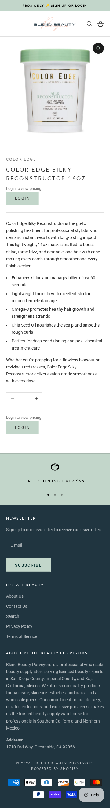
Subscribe (28, 565)
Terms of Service (21, 636)
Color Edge (21, 159)
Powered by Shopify (55, 768)
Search (12, 616)
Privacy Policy (19, 626)
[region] (55, 473)
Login (22, 198)
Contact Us (16, 606)
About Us (15, 596)
